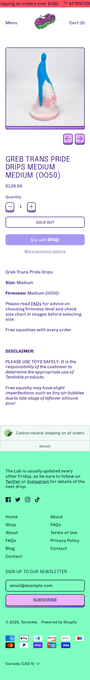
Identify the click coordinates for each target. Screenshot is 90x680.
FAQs (36, 303)
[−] (10, 206)
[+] (31, 206)
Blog (10, 548)
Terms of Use (63, 532)
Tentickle (29, 622)
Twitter (13, 481)
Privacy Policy (64, 540)
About (12, 532)
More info (44, 445)
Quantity (13, 197)
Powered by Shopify (59, 622)
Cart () (77, 24)
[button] (45, 88)
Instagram (38, 481)
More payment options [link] (45, 251)
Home (12, 516)
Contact (14, 556)
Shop (11, 524)
